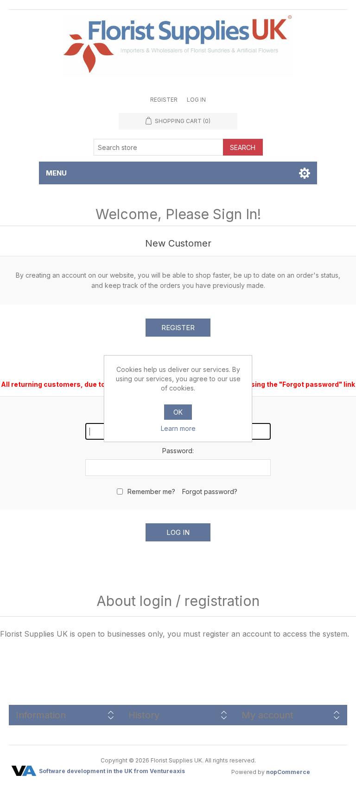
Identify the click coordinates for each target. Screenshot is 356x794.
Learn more (178, 428)
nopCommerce (288, 771)
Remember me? (151, 491)
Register (164, 99)
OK (178, 412)
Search (242, 147)
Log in (196, 99)
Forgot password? (209, 491)
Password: (178, 451)
